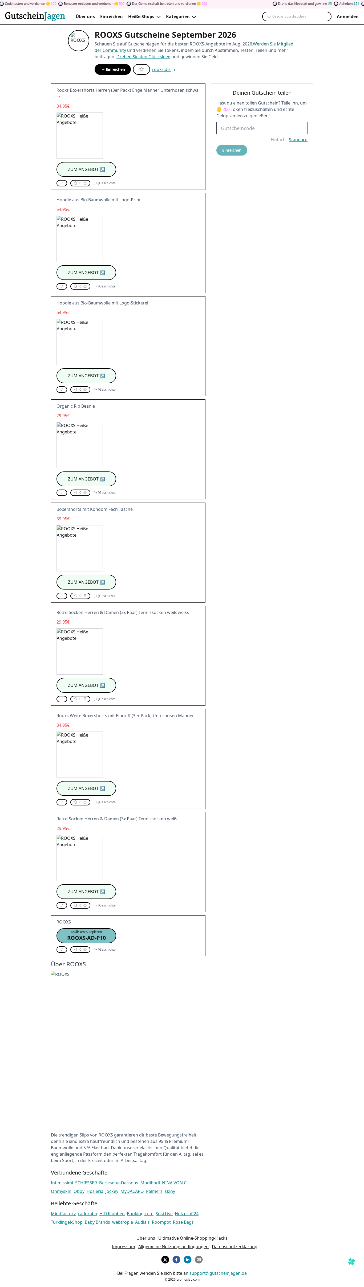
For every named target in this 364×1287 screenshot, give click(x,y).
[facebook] (176, 1259)
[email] (199, 1259)
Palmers (154, 1191)
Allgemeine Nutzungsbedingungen (173, 1247)
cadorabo (87, 1214)
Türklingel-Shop (67, 1222)
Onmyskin (61, 1191)
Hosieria (95, 1191)
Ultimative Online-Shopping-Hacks (193, 1238)
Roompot (161, 1222)
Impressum (123, 1247)
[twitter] (165, 1259)
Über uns (145, 1238)
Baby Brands (97, 1222)
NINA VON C (174, 1183)
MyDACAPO (132, 1191)
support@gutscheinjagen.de (218, 1273)
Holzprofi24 (187, 1214)
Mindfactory (63, 1214)
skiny (170, 1191)
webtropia (122, 1222)
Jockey (112, 1191)
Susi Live (164, 1214)
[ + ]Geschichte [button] (105, 183)
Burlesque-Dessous (118, 1183)
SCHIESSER (86, 1183)
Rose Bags (183, 1222)
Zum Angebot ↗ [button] (86, 169)
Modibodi (150, 1183)
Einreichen (115, 69)
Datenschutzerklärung (234, 1247)
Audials (142, 1222)
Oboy (79, 1191)
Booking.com (140, 1214)
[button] (61, 183)
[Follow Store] (141, 69)
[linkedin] (188, 1259)
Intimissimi (62, 1183)
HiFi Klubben (112, 1214)
